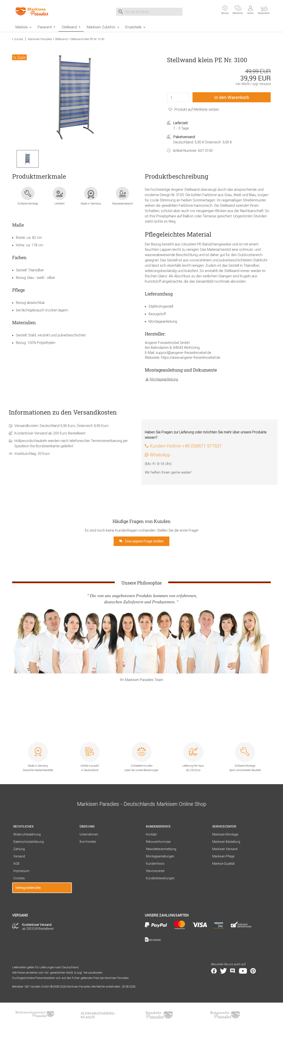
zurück (18, 39)
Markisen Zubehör (101, 27)
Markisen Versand (224, 849)
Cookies (19, 878)
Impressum (21, 871)
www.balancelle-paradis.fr (225, 1014)
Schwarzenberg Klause (98, 1014)
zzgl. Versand (261, 84)
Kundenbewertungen (160, 878)
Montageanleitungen (160, 856)
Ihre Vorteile (88, 842)
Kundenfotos (155, 864)
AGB (16, 864)
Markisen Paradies (40, 39)
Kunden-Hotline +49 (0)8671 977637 (186, 446)
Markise (21, 27)
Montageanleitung (164, 379)
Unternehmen (89, 834)
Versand (19, 856)
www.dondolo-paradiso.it (159, 1014)
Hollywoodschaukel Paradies (35, 1014)
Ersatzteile (133, 27)
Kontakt (151, 834)
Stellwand (69, 27)
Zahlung (19, 849)
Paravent (45, 27)
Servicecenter (155, 871)
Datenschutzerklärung (28, 842)
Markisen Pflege (223, 856)
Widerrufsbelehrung (27, 834)
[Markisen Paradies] (42, 11)
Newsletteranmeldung (161, 849)
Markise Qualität (223, 864)
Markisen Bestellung (226, 842)
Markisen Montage (225, 834)
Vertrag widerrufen (28, 888)
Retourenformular (158, 842)
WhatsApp (160, 454)
